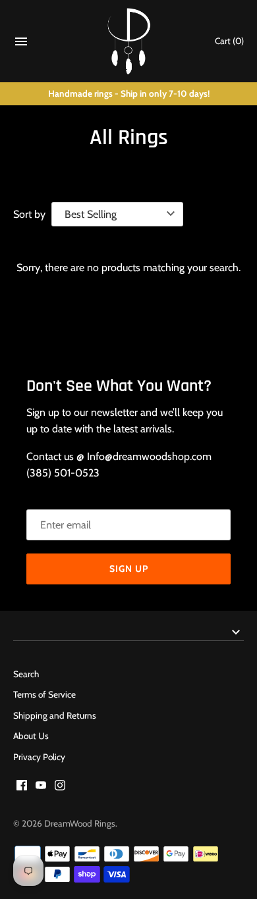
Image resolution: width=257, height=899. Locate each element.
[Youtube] (41, 787)
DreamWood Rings (79, 823)
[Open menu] (21, 44)
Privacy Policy (39, 757)
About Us (31, 736)
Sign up (128, 569)
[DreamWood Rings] (129, 41)
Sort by (29, 214)
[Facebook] (21, 787)
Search (26, 674)
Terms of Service (44, 694)
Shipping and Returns (54, 715)
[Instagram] (60, 787)
